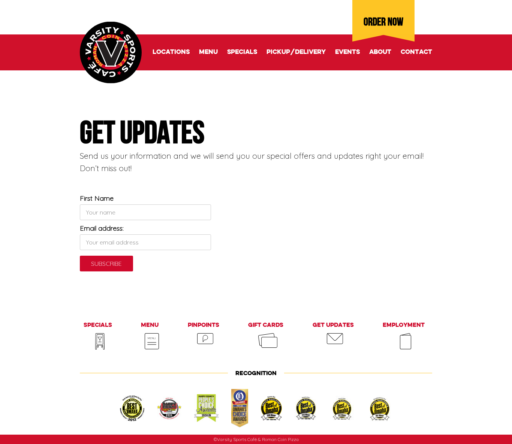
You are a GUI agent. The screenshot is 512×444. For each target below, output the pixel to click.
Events (347, 52)
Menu (208, 52)
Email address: (102, 228)
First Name (97, 198)
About (380, 52)
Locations (171, 52)
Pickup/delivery (296, 52)
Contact (416, 52)
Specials (242, 52)
